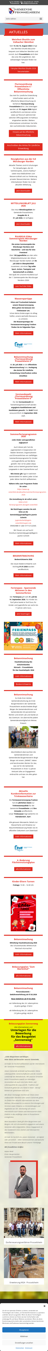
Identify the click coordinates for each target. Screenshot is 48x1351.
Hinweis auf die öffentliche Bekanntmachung (23, 133)
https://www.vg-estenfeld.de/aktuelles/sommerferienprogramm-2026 (27, 492)
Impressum (28, 1348)
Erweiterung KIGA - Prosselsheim (24, 1282)
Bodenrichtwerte (23, 684)
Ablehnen (24, 1336)
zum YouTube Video (23, 286)
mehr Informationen (23, 676)
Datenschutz (20, 1348)
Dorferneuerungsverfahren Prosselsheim (24, 1242)
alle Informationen (23, 869)
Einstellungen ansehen (24, 1343)
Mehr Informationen (23, 333)
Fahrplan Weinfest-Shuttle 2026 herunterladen (23, 70)
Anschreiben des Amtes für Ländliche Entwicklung (23, 147)
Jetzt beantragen (23, 614)
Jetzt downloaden (23, 190)
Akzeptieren (24, 1330)
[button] (44, 1306)
